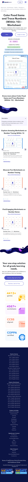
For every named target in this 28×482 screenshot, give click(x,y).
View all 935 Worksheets (14, 214)
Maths (16, 7)
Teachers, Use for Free (14, 283)
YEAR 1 (15, 41)
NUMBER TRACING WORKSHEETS (14, 52)
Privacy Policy (14, 460)
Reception (21, 7)
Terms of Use (5, 460)
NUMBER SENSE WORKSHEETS (13, 49)
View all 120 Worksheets (14, 135)
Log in (20, 2)
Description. (5, 118)
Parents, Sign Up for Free (14, 277)
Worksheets (10, 7)
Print (7, 34)
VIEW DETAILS (6, 161)
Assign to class (21, 34)
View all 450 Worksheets (14, 174)
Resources (3, 7)
